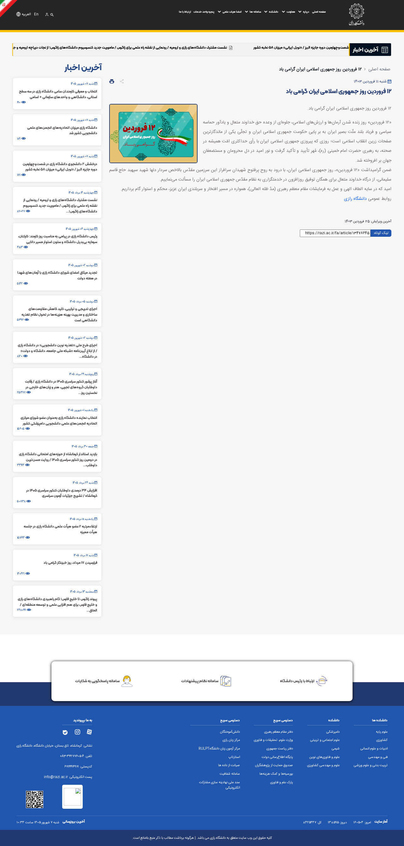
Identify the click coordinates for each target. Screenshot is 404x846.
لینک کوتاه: (381, 232)
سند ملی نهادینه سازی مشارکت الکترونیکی (219, 785)
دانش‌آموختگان (230, 732)
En (36, 14)
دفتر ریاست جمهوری (279, 748)
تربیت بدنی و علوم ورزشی (371, 765)
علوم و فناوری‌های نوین (324, 757)
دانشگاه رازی (355, 198)
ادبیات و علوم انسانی (374, 748)
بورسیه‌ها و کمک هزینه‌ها (276, 774)
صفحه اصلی (319, 11)
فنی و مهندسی (378, 757)
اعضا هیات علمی (232, 11)
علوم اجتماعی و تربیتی (325, 740)
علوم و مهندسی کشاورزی (323, 765)
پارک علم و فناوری (281, 782)
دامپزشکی (333, 732)
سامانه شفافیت (230, 774)
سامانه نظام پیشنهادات (199, 680)
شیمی (336, 748)
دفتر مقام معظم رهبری (278, 732)
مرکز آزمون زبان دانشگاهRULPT (219, 748)
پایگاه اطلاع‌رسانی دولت (277, 757)
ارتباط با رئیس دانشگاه (297, 680)
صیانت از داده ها (229, 765)
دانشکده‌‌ (273, 11)
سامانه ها (255, 11)
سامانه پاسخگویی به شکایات (97, 680)
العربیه (26, 14)
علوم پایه (382, 732)
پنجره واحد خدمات (203, 11)
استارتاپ (234, 757)
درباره (306, 11)
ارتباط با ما (185, 11)
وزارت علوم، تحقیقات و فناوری (273, 740)
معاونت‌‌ (291, 11)
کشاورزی (382, 740)
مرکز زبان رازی (231, 740)
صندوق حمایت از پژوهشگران (274, 765)
